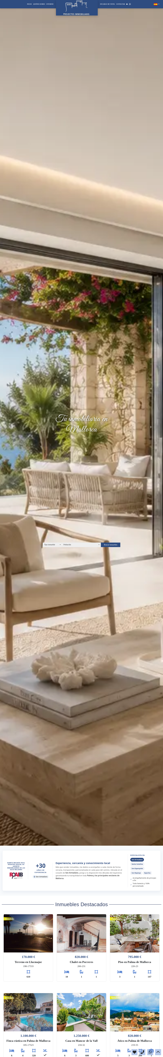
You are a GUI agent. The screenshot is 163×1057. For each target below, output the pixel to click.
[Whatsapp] (130, 4)
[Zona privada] (127, 4)
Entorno (50, 4)
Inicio (29, 4)
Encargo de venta (107, 4)
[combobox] (52, 545)
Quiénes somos (39, 4)
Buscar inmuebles (110, 545)
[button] (12, 427)
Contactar (120, 4)
